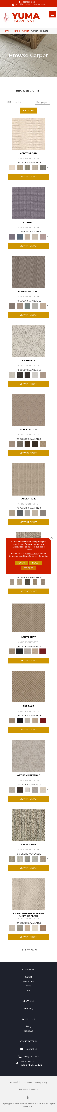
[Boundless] (27, 167)
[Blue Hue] (19, 513)
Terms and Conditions (28, 1089)
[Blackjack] (19, 651)
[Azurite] (19, 236)
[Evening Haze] (42, 513)
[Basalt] (27, 236)
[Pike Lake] (27, 858)
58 (32, 950)
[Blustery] (35, 305)
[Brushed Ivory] (35, 927)
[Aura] (28, 133)
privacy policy (32, 553)
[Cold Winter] (35, 789)
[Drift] (35, 513)
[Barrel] (28, 272)
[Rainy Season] (35, 858)
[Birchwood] (28, 617)
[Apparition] (27, 582)
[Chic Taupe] (35, 167)
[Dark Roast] (27, 374)
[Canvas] (28, 341)
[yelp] (28, 1097)
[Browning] (35, 444)
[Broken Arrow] (42, 582)
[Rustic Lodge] (42, 858)
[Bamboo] (19, 167)
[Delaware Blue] (42, 167)
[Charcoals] (19, 374)
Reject (35, 563)
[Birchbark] (35, 236)
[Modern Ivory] (19, 858)
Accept (21, 563)
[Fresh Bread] (42, 374)
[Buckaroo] (42, 927)
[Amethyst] (28, 203)
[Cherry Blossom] (42, 651)
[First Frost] (35, 374)
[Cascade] (27, 651)
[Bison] (27, 444)
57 (28, 950)
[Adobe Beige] (11, 582)
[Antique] (19, 582)
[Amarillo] (28, 410)
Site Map (28, 1082)
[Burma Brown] (19, 789)
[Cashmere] (35, 651)
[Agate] (28, 894)
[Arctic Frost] (19, 444)
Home (6, 31)
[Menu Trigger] (52, 14)
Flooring (16, 31)
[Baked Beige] (27, 927)
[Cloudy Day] (27, 513)
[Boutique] (42, 305)
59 (36, 950)
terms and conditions (18, 556)
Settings (28, 568)
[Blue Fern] (27, 305)
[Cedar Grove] (28, 825)
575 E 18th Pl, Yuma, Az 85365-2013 (30, 5)
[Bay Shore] (35, 582)
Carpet (25, 31)
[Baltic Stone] (28, 756)
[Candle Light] (27, 789)
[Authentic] (28, 479)
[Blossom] (42, 236)
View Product (28, 176)
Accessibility (15, 1082)
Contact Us (31, 1049)
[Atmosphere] (19, 927)
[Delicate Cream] (42, 789)
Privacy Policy (41, 1082)
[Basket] (19, 305)
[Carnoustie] (42, 444)
